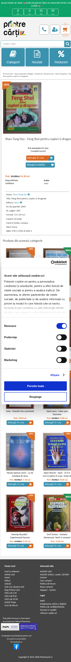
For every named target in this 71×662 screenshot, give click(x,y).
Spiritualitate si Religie (24, 74)
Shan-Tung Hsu (20, 194)
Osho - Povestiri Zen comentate (20, 411)
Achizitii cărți (46, 572)
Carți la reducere (12, 572)
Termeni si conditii (48, 610)
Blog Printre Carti (12, 590)
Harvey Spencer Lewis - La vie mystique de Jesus (20, 474)
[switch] (61, 337)
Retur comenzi (46, 587)
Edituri (7, 581)
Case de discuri (11, 605)
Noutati (37, 62)
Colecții (8, 584)
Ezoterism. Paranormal (44, 74)
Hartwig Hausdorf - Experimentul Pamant (20, 536)
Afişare (55, 375)
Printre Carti (8, 74)
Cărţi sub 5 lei (11, 593)
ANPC (42, 601)
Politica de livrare (48, 584)
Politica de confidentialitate (52, 607)
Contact (43, 578)
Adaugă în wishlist (36, 165)
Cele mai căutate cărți (14, 587)
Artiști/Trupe (10, 602)
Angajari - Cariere (48, 590)
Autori (7, 578)
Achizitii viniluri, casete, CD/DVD (54, 575)
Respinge (35, 396)
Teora (17, 202)
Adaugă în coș (35, 158)
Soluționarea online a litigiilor (53, 604)
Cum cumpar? (46, 581)
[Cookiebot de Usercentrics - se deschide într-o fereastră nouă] (51, 263)
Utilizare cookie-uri (48, 613)
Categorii (13, 62)
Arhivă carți (10, 575)
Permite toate (35, 386)
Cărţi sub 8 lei (11, 596)
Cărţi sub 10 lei (11, 599)
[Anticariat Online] (16, 649)
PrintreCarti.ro (46, 657)
